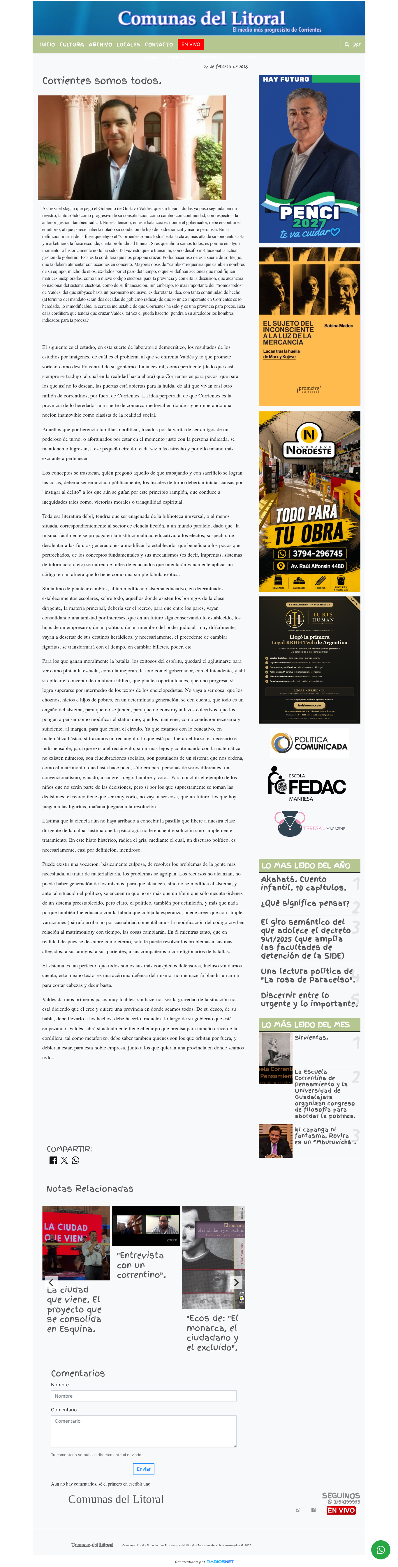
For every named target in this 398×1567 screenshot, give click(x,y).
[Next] (236, 1282)
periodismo (210, 57)
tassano (177, 57)
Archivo (100, 44)
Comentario (64, 1410)
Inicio (47, 44)
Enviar (144, 1469)
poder (249, 57)
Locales (128, 44)
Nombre (60, 1384)
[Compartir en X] (64, 1162)
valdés (150, 57)
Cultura (72, 44)
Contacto (159, 44)
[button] (347, 44)
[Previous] (51, 1282)
